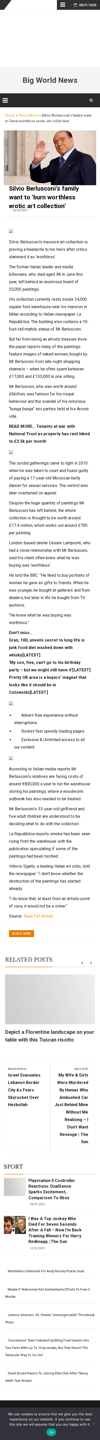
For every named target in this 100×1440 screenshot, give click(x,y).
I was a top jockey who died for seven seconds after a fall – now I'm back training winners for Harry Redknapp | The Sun (55, 1230)
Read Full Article (38, 916)
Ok (51, 1432)
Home (10, 115)
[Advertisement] (50, 38)
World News (28, 115)
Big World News (50, 80)
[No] (93, 1423)
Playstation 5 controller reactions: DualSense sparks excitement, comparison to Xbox (51, 1189)
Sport (13, 1166)
